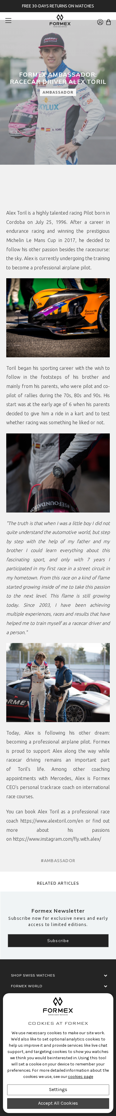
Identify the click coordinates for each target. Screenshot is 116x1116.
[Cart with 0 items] (108, 20)
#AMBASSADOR (58, 860)
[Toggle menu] (10, 20)
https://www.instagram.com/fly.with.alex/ (57, 839)
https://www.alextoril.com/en (51, 820)
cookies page (80, 1076)
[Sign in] (100, 20)
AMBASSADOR (58, 92)
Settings (58, 1089)
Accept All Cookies (58, 1103)
